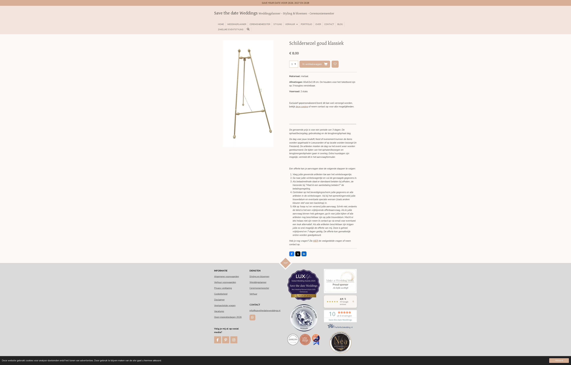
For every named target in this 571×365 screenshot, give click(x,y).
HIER (315, 240)
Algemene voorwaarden (226, 276)
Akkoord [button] (559, 360)
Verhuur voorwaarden (225, 282)
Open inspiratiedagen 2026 (228, 317)
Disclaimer (219, 299)
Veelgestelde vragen (225, 305)
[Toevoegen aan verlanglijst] (335, 64)
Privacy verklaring (223, 288)
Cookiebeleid (220, 293)
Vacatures (219, 311)
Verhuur (253, 293)
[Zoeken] (248, 29)
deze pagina (302, 106)
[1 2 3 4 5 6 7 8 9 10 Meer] (293, 64)
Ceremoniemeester (259, 288)
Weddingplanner (258, 282)
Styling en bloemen (259, 276)
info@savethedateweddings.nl (265, 310)
